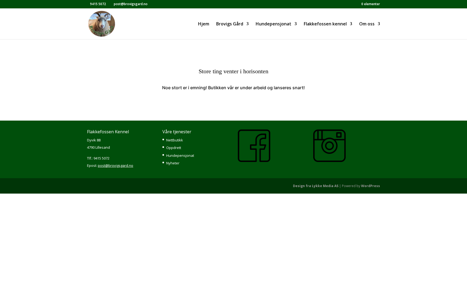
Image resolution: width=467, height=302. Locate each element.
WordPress (370, 186)
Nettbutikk (174, 140)
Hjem (203, 24)
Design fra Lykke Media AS (315, 186)
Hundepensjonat (180, 155)
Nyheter (172, 163)
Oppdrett (173, 147)
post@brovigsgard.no (115, 165)
